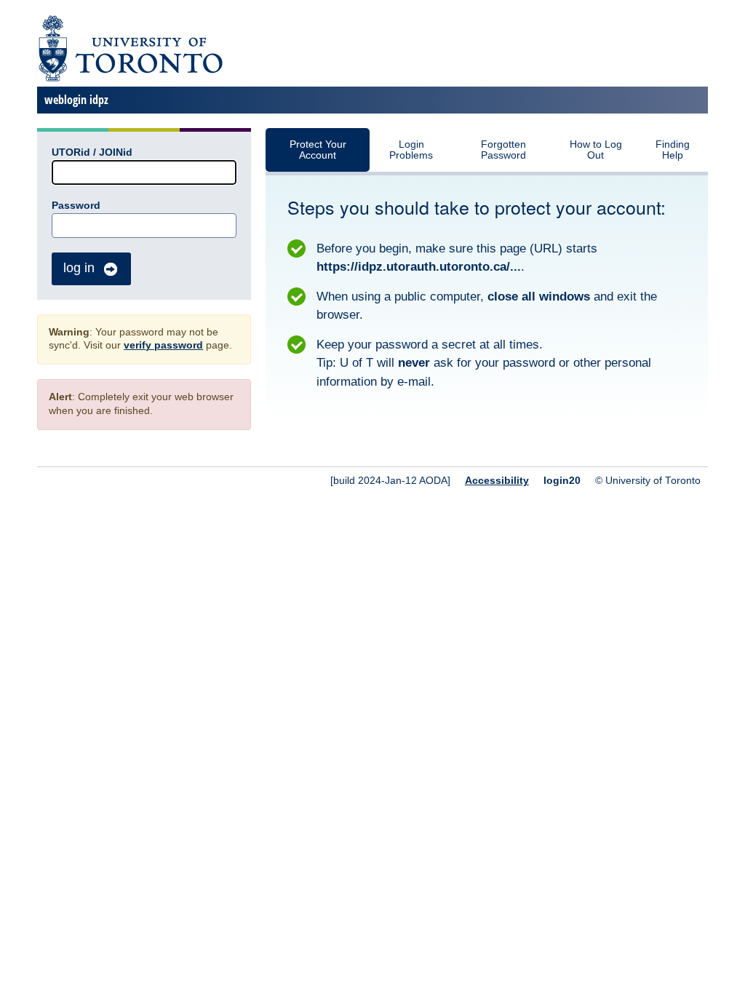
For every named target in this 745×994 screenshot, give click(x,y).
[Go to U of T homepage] (130, 78)
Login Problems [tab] (411, 150)
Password (76, 205)
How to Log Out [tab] (596, 150)
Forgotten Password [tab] (503, 150)
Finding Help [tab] (673, 150)
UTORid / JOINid (92, 152)
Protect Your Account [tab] (318, 150)
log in (79, 268)
